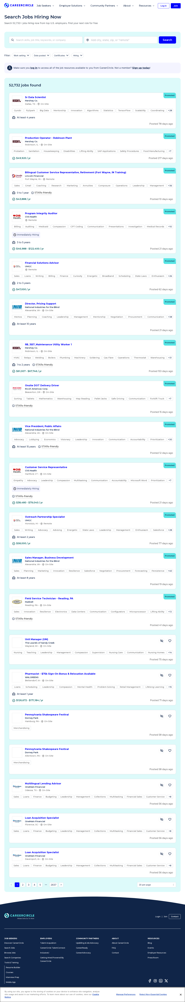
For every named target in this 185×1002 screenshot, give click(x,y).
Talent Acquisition (48, 943)
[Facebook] (150, 981)
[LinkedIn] (161, 981)
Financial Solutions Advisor (42, 262)
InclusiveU (44, 953)
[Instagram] (155, 981)
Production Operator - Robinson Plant (48, 138)
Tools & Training (11, 962)
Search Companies (12, 958)
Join (165, 916)
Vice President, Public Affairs (43, 426)
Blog (150, 943)
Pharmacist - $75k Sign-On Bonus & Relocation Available (60, 673)
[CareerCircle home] (18, 6)
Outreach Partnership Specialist (45, 516)
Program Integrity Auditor (41, 213)
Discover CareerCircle (14, 943)
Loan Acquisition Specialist (42, 818)
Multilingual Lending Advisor (43, 783)
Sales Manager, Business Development (49, 557)
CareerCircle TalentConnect (52, 948)
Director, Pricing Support (40, 303)
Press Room (153, 958)
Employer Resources (157, 953)
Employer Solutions (70, 5)
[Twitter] (166, 981)
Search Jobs (9, 948)
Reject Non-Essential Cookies (153, 994)
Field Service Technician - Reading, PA (49, 598)
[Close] (181, 994)
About (127, 5)
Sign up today (141, 67)
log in (33, 67)
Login (157, 916)
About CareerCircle (120, 943)
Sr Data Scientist (35, 97)
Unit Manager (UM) (36, 639)
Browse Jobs (9, 953)
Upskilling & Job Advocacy (87, 943)
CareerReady (82, 948)
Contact (174, 916)
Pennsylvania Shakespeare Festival (47, 714)
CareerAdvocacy (83, 953)
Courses (9, 972)
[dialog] (92, 994)
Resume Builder (13, 967)
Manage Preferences (125, 994)
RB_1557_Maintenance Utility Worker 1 (48, 344)
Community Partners (102, 5)
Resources (145, 5)
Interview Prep (12, 977)
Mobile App (10, 982)
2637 (53, 884)
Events (151, 948)
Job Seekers (44, 5)
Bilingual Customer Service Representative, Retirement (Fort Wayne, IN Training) (75, 172)
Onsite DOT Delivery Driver (42, 385)
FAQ (114, 948)
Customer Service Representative (46, 467)
